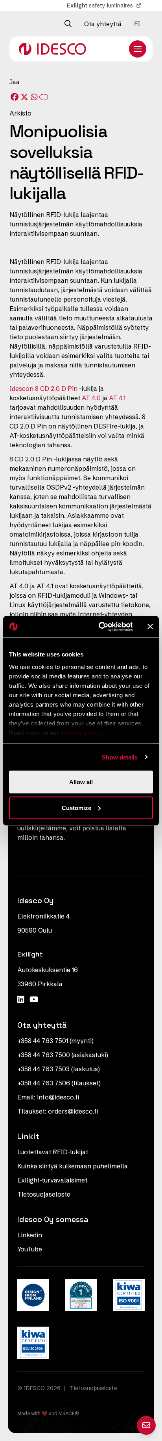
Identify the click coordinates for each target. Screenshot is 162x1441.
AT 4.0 (91, 398)
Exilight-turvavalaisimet (52, 1180)
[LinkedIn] (21, 999)
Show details (120, 757)
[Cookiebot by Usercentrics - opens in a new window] (100, 627)
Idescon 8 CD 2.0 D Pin (43, 388)
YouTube (29, 1249)
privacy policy (81, 732)
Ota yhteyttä (103, 24)
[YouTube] (34, 999)
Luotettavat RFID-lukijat (52, 1152)
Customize (76, 807)
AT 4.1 (117, 398)
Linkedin (29, 1235)
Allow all (81, 782)
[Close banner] (150, 626)
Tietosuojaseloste (43, 1194)
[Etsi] (68, 24)
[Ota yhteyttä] (146, 1425)
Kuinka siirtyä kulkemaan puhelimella (72, 1166)
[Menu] (137, 49)
